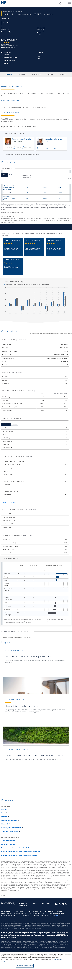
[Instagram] (66, 903)
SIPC (44, 941)
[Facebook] (63, 903)
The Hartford (23, 915)
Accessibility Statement (38, 913)
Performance (22, 74)
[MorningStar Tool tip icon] (17, 39)
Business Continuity (8, 915)
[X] (60, 903)
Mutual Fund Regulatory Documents (13, 913)
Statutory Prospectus (8, 844)
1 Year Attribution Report (9, 831)
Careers (34, 903)
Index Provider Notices (58, 913)
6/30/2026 (14, 424)
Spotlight (4, 816)
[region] (36, 960)
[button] (2, 55)
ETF (4, 935)
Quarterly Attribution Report (11, 828)
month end (5, 175)
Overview (9, 74)
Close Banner (68, 954)
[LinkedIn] (57, 903)
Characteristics (37, 74)
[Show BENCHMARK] (45, 284)
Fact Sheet (6, 54)
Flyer (5, 63)
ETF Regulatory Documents (54, 911)
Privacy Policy (19, 911)
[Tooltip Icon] (11, 193)
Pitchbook (4, 824)
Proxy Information (34, 911)
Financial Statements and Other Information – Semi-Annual (21, 851)
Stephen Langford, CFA (21, 139)
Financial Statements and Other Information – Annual (19, 855)
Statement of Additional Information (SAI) (15, 848)
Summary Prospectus (9, 60)
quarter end (11, 175)
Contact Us (23, 903)
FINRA (41, 941)
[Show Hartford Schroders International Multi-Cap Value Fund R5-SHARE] (22, 284)
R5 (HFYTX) (6, 23)
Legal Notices (6, 911)
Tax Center (23, 906)
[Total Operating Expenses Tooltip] (19, 351)
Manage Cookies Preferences (24, 965)
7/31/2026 (6, 424)
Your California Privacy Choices (44, 915)
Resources (63, 74)
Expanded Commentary (10, 57)
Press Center (46, 903)
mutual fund (61, 934)
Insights (50, 74)
